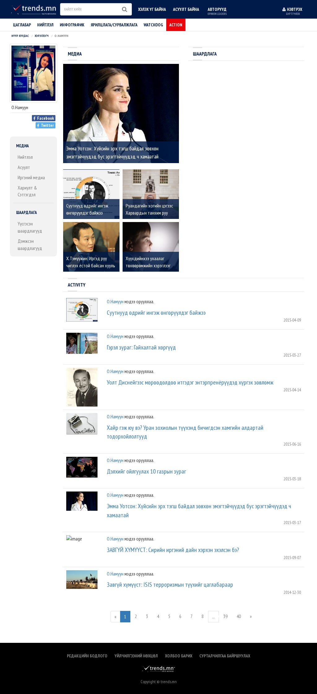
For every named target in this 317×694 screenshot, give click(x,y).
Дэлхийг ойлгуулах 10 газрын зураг (146, 471)
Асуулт (24, 167)
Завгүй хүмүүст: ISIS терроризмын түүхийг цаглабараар (170, 585)
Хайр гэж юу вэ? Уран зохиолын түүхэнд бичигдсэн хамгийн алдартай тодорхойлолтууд (185, 432)
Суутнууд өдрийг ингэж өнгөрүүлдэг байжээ (156, 313)
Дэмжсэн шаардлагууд (30, 244)
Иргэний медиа (31, 177)
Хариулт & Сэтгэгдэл (27, 191)
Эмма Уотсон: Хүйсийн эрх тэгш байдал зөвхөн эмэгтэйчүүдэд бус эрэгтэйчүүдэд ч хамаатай (199, 510)
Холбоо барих (178, 656)
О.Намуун (115, 301)
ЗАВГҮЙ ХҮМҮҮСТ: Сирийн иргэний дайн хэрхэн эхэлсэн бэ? (173, 550)
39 (225, 616)
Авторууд (217, 11)
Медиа (22, 146)
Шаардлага (26, 212)
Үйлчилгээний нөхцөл (136, 656)
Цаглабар (22, 25)
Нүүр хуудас (20, 36)
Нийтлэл (25, 157)
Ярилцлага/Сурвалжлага (114, 25)
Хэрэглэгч (42, 36)
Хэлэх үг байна (152, 9)
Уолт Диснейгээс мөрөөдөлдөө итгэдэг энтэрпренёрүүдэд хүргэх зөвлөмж (190, 382)
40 (239, 616)
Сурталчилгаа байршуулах (224, 656)
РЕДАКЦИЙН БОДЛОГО (87, 656)
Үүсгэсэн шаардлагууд (30, 227)
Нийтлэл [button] (45, 25)
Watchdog (153, 25)
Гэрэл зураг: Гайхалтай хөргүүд (141, 347)
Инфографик (72, 25)
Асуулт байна (186, 9)
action (175, 25)
